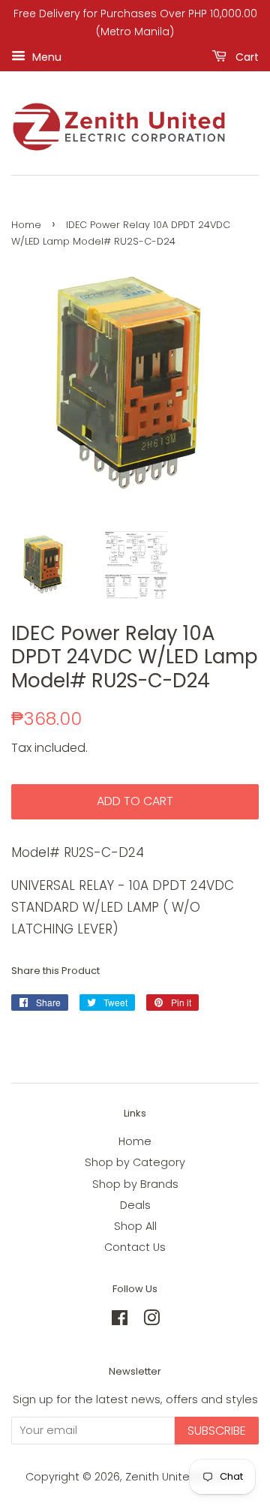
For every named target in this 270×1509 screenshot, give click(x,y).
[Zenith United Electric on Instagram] (151, 1320)
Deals (135, 1205)
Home (26, 224)
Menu (45, 56)
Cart (245, 56)
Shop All (135, 1226)
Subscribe (217, 1430)
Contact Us (135, 1247)
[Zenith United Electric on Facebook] (119, 1320)
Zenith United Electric (183, 1476)
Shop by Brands (135, 1184)
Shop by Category (135, 1162)
